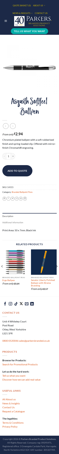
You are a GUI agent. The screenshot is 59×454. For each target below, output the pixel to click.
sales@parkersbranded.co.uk (34, 340)
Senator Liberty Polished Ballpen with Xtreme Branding (43, 283)
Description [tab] (7, 216)
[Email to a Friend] (17, 199)
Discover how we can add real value (21, 379)
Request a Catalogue (13, 411)
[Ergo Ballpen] (15, 262)
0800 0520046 (10, 340)
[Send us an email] (26, 304)
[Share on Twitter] (12, 199)
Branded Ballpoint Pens (22, 192)
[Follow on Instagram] (10, 304)
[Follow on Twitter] (21, 304)
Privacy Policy (9, 426)
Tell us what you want (13, 375)
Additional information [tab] (12, 222)
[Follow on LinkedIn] (32, 304)
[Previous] (2, 272)
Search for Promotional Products (20, 364)
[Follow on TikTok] (16, 304)
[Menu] (6, 21)
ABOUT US (38, 5)
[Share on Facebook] (8, 199)
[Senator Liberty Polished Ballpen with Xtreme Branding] (44, 262)
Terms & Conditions (13, 422)
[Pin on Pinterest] (21, 199)
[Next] (56, 272)
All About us (9, 399)
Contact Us (8, 407)
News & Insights (11, 403)
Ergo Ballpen (8, 280)
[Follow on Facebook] (5, 304)
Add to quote (17, 170)
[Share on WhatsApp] (4, 199)
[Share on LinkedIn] (25, 199)
